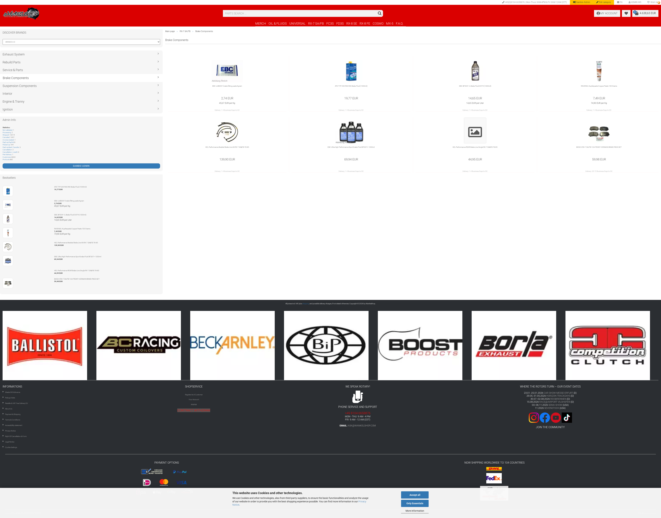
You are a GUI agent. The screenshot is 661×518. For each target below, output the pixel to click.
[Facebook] (545, 417)
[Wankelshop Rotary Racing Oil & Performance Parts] (110, 13)
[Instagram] (534, 417)
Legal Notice (9, 442)
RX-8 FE (365, 23)
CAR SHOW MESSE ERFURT (558, 392)
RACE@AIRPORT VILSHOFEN (555, 401)
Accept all (415, 495)
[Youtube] (550, 417)
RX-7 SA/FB (316, 23)
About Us (8, 409)
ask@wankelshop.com (362, 425)
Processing (7, 132)
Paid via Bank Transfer (11, 147)
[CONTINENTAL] (612, 345)
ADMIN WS (636, 2)
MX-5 (389, 23)
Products (6, 159)
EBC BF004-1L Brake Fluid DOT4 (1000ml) (475, 86)
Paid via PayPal (8, 142)
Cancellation (7, 150)
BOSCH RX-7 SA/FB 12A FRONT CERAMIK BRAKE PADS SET (599, 147)
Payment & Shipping (12, 414)
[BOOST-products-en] (331, 345)
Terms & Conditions (12, 420)
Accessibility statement (13, 425)
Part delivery (7, 154)
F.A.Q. (399, 23)
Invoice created (8, 140)
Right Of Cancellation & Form (16, 436)
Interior (7, 93)
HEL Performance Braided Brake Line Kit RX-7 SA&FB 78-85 (227, 147)
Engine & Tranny (13, 101)
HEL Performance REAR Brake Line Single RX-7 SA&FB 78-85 (475, 147)
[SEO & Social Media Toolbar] (659, 2)
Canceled (6, 137)
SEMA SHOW (555, 405)
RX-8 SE (351, 23)
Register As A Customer (194, 395)
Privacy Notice (10, 431)
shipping (305, 304)
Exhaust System (14, 54)
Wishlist (194, 404)
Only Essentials (414, 503)
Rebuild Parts (11, 62)
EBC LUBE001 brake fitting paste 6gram (227, 86)
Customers (7, 157)
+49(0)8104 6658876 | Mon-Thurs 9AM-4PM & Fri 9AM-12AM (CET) (535, 2)
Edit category (604, 2)
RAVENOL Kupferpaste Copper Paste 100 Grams (599, 86)
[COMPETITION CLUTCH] (518, 345)
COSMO (378, 23)
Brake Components (16, 78)
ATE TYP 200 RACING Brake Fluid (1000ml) (351, 86)
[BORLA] (425, 345)
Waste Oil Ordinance (12, 392)
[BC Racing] (49, 345)
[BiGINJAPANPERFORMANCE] (237, 345)
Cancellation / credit (10, 152)
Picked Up (6, 145)
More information (415, 510)
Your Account (194, 399)
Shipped (6, 135)
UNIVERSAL (297, 23)
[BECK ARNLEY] (143, 345)
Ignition (8, 109)
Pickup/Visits (10, 398)
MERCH (260, 23)
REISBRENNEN (558, 398)
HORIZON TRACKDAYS (558, 395)
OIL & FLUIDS (278, 23)
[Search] (379, 13)
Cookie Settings (11, 447)
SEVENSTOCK (551, 408)
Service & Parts (13, 70)
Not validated (7, 130)
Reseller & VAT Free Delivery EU (16, 403)
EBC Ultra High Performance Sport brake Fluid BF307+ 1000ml (351, 147)
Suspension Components (20, 86)
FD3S (340, 23)
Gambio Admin (583, 2)
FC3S (330, 23)
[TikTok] (567, 417)
